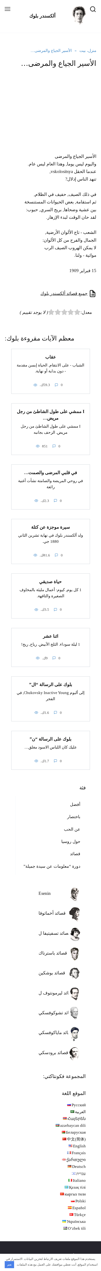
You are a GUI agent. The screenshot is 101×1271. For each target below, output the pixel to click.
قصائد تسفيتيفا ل (54, 933)
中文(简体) (76, 1139)
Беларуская (76, 1132)
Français (79, 1153)
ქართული (76, 1159)
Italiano (79, 1180)
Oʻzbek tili (77, 1228)
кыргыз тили (75, 1194)
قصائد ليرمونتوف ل (56, 992)
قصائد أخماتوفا (52, 913)
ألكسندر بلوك (42, 15)
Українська (76, 1221)
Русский (79, 1105)
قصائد (75, 853)
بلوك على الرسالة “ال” (50, 684)
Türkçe (80, 1214)
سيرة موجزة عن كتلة (50, 527)
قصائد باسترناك (53, 953)
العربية (80, 1112)
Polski (80, 1201)
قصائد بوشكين (52, 972)
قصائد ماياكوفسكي (56, 1032)
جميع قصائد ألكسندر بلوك (64, 293)
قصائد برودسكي (53, 1052)
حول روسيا (70, 841)
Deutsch (79, 1166)
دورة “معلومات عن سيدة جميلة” (51, 866)
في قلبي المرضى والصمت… (50, 472)
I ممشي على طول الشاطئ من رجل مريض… (50, 415)
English (79, 1146)
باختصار (73, 816)
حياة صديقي (50, 581)
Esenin (45, 893)
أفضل (75, 804)
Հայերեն (76, 1118)
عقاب (50, 356)
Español (79, 1208)
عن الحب (72, 829)
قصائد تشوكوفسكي (57, 1012)
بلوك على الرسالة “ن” (50, 739)
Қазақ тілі (77, 1187)
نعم (9, 1264)
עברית (81, 1173)
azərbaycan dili (73, 1125)
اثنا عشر (50, 636)
